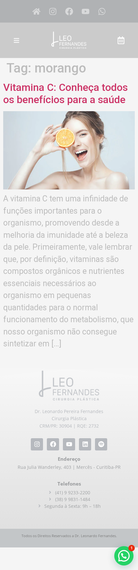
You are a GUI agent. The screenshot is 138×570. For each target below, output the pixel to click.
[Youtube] (85, 11)
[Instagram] (53, 11)
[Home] (36, 11)
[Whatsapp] (102, 11)
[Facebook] (69, 11)
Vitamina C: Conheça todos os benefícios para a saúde (65, 93)
